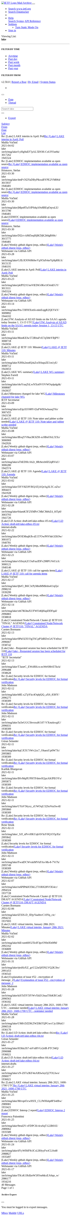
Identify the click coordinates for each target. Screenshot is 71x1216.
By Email (33, 81)
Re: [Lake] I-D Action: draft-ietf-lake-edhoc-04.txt (34, 1034)
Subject (5, 123)
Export (12, 117)
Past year (13, 68)
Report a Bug (19, 81)
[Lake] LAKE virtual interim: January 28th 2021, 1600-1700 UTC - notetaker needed (35, 1009)
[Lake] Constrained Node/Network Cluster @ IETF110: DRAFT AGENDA (31, 901)
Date (10, 99)
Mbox (4, 1213)
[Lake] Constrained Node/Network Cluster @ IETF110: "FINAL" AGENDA (32, 625)
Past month (14, 65)
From (4, 126)
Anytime (13, 55)
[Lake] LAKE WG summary (48, 372)
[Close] (2, 1202)
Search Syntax (16, 21)
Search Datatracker (18, 11)
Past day (12, 59)
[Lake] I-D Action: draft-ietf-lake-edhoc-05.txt (32, 522)
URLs (20, 1213)
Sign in (12, 30)
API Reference (32, 21)
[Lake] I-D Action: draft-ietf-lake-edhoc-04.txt (32, 1059)
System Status (47, 81)
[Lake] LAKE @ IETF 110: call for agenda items (31, 572)
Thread (12, 102)
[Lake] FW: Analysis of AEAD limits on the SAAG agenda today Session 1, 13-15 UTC (34, 324)
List (3, 133)
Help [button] (11, 18)
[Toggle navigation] (33, 3)
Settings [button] (12, 24)
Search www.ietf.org (19, 8)
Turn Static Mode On (26, 27)
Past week (13, 62)
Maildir (13, 1213)
